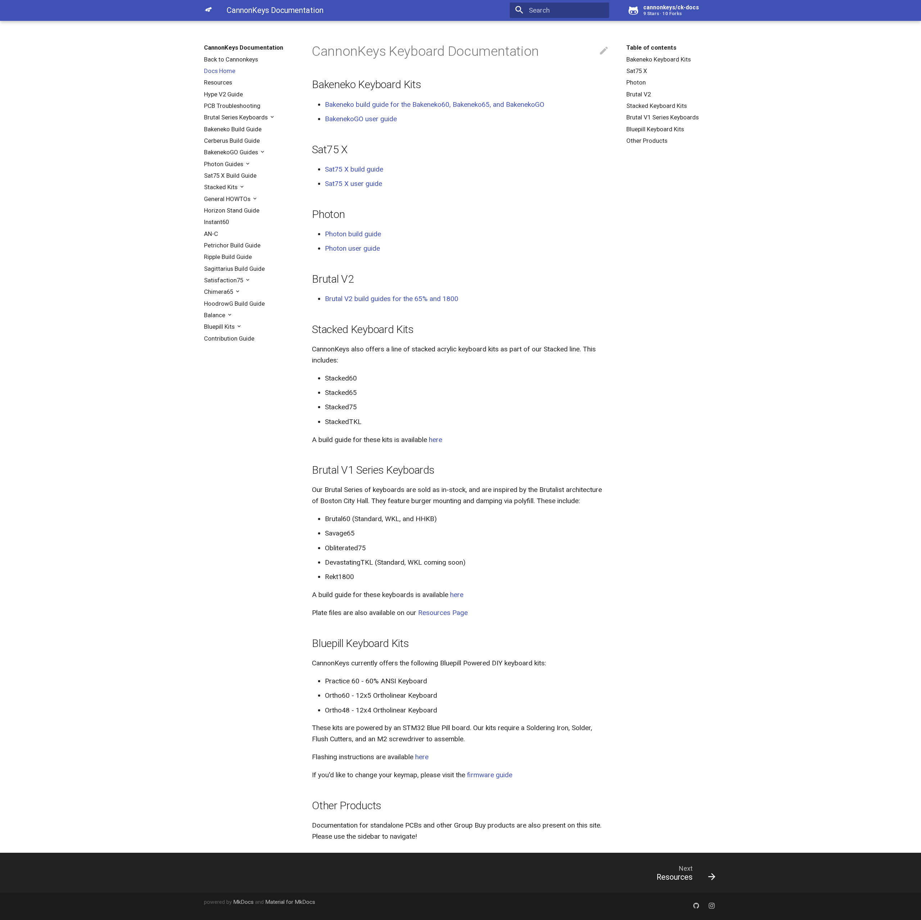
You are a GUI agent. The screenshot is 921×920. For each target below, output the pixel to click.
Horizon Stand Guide (231, 210)
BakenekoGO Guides (231, 152)
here (435, 440)
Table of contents (651, 47)
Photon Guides (224, 164)
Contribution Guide (229, 338)
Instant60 (216, 222)
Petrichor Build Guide (232, 245)
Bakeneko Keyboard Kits (658, 59)
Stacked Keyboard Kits (656, 105)
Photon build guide (353, 234)
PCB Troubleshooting (232, 105)
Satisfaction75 (224, 280)
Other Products (646, 140)
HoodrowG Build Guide (234, 303)
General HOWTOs (228, 198)
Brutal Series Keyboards (236, 117)
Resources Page (443, 613)
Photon (636, 82)
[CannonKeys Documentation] (208, 9)
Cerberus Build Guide (232, 140)
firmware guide (489, 775)
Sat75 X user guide (353, 183)
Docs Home (219, 70)
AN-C (211, 233)
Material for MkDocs (290, 902)
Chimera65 (219, 291)
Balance (215, 315)
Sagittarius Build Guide (234, 268)
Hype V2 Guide (223, 94)
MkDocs (243, 902)
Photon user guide (352, 248)
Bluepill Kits (220, 326)
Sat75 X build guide (354, 169)
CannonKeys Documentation (243, 47)
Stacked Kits (221, 187)
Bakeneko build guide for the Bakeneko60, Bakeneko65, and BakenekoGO (434, 104)
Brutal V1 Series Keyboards (662, 117)
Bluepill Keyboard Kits (655, 129)
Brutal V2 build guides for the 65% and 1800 (391, 299)
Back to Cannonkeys (231, 59)
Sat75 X (636, 70)
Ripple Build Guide (228, 256)
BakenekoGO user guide (361, 119)
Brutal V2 (638, 94)
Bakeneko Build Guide (233, 129)
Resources (218, 82)
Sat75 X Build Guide (230, 175)
